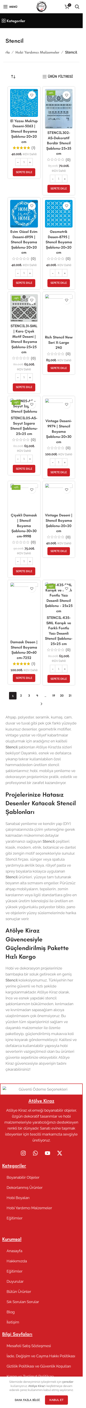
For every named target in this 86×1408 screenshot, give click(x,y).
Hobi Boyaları (18, 1198)
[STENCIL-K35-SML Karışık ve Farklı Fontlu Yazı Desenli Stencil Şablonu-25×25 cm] (59, 598)
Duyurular (15, 1281)
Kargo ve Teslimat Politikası (30, 1376)
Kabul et (56, 1400)
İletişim (13, 1322)
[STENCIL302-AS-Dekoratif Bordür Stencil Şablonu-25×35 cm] (59, 109)
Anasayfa (14, 1251)
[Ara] (77, 6)
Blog (11, 1312)
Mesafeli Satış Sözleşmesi (29, 1346)
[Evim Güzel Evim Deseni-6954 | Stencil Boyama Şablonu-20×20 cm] (24, 214)
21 (70, 695)
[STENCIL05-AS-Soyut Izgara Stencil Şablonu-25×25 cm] (24, 406)
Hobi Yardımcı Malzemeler (37, 52)
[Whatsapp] (35, 1153)
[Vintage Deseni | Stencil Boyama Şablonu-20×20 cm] (59, 497)
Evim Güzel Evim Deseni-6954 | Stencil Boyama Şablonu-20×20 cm (23, 242)
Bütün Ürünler (19, 1291)
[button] (24, 172)
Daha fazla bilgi (28, 1400)
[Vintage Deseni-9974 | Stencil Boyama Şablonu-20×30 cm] (59, 407)
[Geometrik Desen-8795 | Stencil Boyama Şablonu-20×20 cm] (59, 214)
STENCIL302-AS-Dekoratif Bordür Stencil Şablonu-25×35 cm (58, 143)
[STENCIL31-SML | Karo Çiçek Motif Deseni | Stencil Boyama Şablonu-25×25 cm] (24, 308)
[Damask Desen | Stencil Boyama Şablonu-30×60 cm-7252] (24, 610)
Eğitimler (14, 1218)
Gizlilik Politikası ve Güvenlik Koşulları (39, 1366)
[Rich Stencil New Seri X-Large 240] (59, 313)
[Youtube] (47, 1153)
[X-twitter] (59, 1153)
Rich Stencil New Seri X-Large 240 (59, 342)
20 (62, 695)
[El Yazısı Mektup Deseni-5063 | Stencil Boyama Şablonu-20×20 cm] (24, 103)
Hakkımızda (17, 1261)
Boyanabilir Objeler (23, 1177)
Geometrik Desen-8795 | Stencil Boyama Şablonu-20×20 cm (59, 242)
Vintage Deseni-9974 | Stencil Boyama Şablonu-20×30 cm (58, 431)
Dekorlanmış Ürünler (25, 1187)
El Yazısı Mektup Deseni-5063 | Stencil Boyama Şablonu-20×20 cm (24, 131)
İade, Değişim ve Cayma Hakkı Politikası (41, 1356)
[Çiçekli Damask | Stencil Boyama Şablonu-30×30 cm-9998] (24, 497)
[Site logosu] (41, 6)
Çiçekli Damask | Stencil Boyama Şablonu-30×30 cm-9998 (24, 525)
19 (53, 695)
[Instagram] (23, 1153)
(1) (33, 148)
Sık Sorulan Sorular (23, 1302)
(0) (68, 160)
